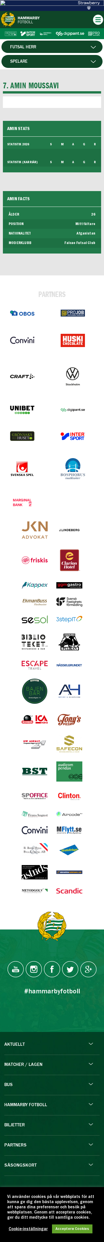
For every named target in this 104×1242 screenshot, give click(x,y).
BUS (8, 1085)
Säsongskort (20, 1165)
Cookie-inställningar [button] (28, 1229)
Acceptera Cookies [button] (72, 1229)
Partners (15, 1145)
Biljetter (14, 1125)
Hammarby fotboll (25, 1105)
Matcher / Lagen (23, 1064)
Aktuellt (14, 1044)
